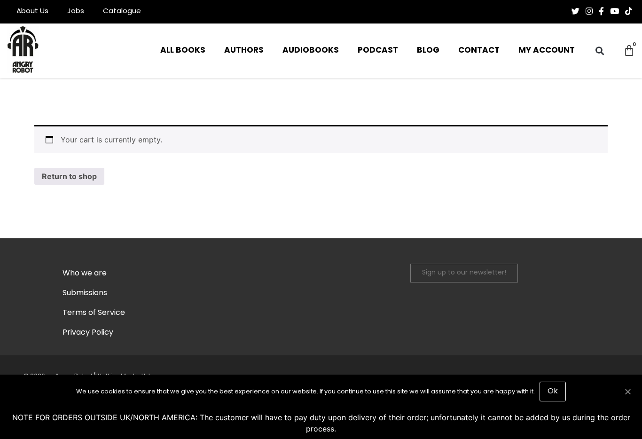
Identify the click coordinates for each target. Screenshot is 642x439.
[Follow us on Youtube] (614, 11)
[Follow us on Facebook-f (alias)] (601, 11)
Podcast (378, 51)
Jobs (75, 11)
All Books (182, 51)
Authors (244, 51)
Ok (553, 391)
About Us (32, 11)
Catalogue (122, 11)
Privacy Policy (88, 333)
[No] (627, 390)
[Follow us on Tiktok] (628, 11)
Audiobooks (310, 51)
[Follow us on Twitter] (575, 11)
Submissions (85, 293)
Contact (479, 51)
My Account (546, 51)
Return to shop (69, 176)
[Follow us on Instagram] (589, 11)
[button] (599, 51)
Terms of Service (94, 313)
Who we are (85, 273)
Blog (428, 51)
